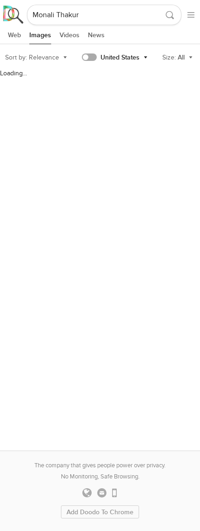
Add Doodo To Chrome (100, 512)
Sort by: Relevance (32, 57)
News (96, 35)
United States (120, 57)
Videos (70, 35)
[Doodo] (13, 15)
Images (40, 35)
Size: (173, 57)
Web (14, 35)
